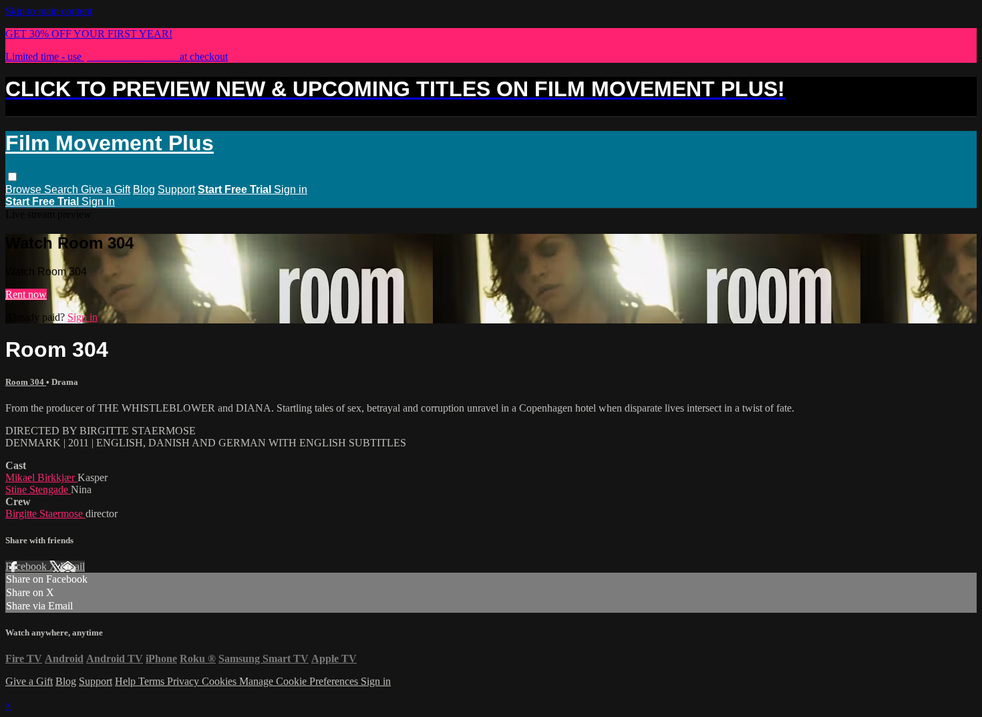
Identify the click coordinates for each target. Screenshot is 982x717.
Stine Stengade (38, 489)
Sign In (98, 201)
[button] (12, 176)
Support (176, 189)
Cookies (220, 681)
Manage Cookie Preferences (300, 681)
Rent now (26, 294)
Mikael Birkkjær (41, 477)
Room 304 (25, 382)
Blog (144, 189)
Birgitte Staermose (45, 513)
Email (72, 566)
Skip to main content (48, 11)
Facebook (27, 566)
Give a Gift (105, 189)
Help (126, 681)
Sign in (290, 189)
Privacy (184, 681)
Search (62, 189)
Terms (152, 681)
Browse (24, 189)
